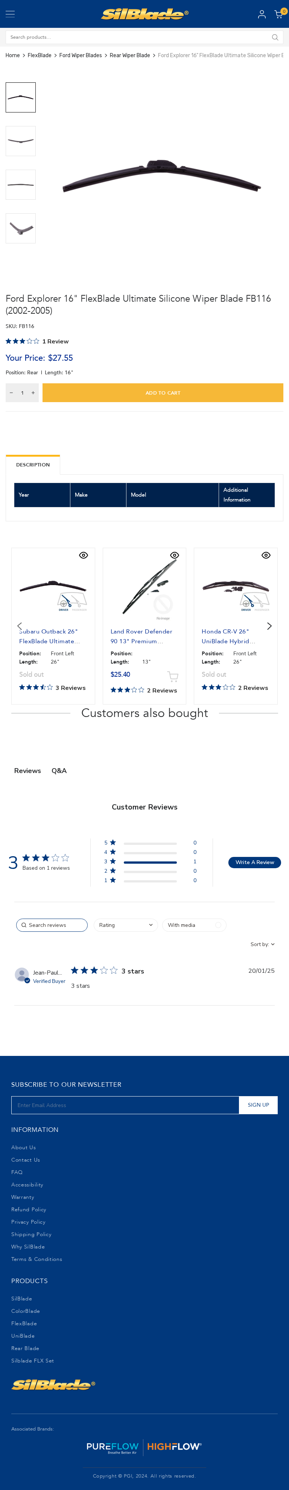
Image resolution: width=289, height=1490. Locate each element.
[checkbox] (194, 925)
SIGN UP (258, 1105)
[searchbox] (52, 925)
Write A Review (255, 862)
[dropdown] (126, 925)
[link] (150, 882)
